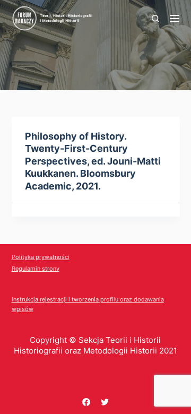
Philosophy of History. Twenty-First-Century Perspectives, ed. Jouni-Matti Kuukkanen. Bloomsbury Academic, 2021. (93, 161)
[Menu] (174, 18)
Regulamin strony (35, 268)
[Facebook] (86, 402)
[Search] (155, 18)
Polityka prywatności (41, 257)
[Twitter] (105, 402)
